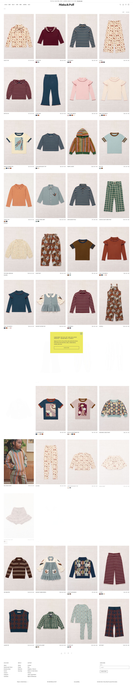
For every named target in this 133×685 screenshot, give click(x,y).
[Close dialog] (81, 334)
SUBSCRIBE (66, 347)
